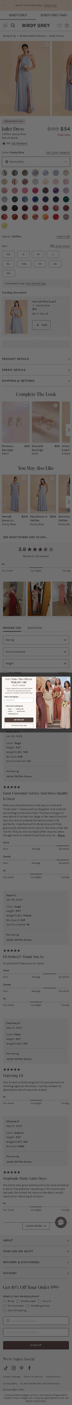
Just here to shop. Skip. (19, 725)
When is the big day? (11, 697)
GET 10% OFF (19, 720)
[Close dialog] (68, 678)
